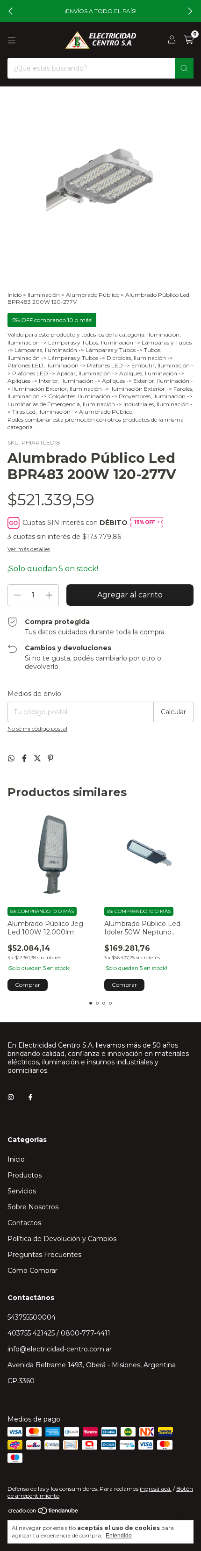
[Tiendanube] (43, 1512)
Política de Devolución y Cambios (61, 1239)
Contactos (24, 1223)
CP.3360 (21, 1381)
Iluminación (44, 294)
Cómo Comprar (32, 1270)
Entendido (119, 1535)
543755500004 (31, 1317)
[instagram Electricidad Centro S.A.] (10, 1097)
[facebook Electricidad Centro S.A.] (30, 1097)
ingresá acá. (156, 1488)
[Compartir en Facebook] (25, 758)
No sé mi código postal (37, 728)
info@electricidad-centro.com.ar (59, 1349)
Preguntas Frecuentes (44, 1254)
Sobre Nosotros (32, 1207)
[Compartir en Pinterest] (50, 758)
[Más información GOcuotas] (146, 523)
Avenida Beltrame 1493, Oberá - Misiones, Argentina (91, 1365)
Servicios (21, 1191)
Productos (24, 1175)
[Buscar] (184, 68)
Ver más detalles (28, 549)
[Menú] (11, 40)
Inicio (14, 294)
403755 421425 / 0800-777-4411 (58, 1333)
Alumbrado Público (92, 294)
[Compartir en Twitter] (38, 758)
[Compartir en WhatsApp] (12, 758)
